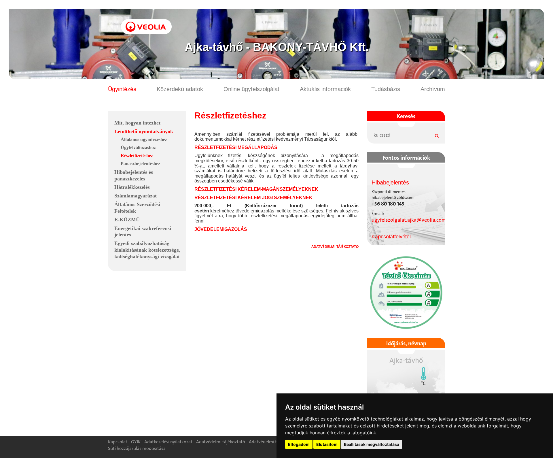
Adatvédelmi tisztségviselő (275, 442)
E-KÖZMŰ (127, 220)
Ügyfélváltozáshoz (138, 147)
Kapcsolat (117, 442)
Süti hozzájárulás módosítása (137, 448)
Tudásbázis (385, 89)
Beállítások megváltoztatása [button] (371, 444)
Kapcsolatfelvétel (391, 237)
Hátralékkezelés (132, 187)
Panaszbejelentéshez (140, 163)
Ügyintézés (122, 89)
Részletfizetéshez (137, 155)
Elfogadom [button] (299, 444)
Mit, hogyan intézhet (137, 123)
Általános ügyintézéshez (144, 139)
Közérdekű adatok (180, 89)
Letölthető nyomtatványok (143, 131)
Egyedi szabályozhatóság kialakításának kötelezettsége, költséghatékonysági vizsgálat (147, 249)
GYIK (136, 442)
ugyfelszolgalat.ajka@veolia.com (409, 219)
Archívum (433, 89)
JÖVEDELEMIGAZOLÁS (220, 229)
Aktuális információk (325, 89)
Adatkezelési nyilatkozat (168, 442)
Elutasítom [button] (327, 444)
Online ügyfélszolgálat (251, 89)
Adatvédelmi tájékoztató (220, 442)
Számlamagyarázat (135, 196)
